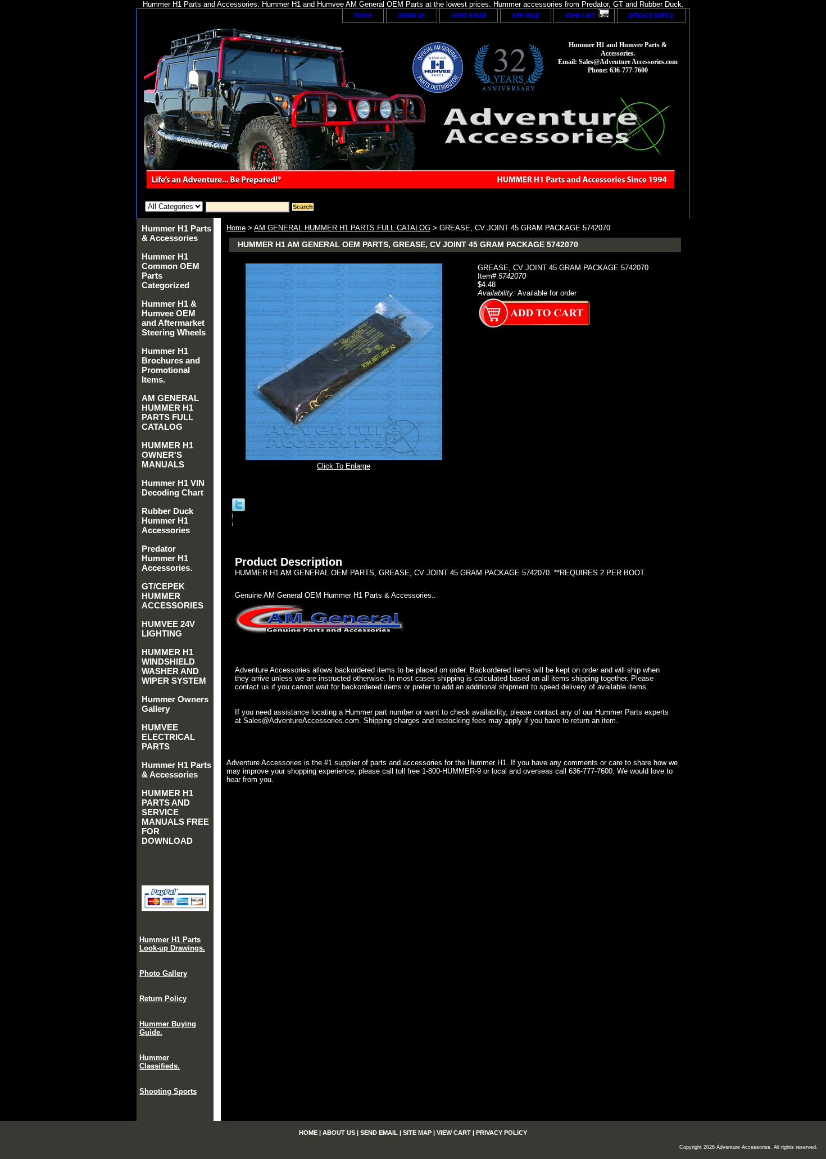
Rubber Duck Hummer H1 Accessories (167, 520)
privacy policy (651, 15)
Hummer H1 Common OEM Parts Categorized (170, 271)
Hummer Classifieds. (159, 1061)
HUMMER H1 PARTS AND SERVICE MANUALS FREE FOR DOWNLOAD (175, 817)
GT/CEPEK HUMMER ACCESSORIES (172, 595)
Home (236, 228)
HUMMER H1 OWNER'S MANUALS (167, 454)
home (363, 15)
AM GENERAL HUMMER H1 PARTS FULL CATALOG (342, 228)
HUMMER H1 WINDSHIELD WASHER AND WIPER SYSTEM (174, 666)
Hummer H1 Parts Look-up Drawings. (172, 943)
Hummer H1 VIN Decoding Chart (173, 487)
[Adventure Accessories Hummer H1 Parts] (277, 112)
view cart (579, 15)
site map (525, 15)
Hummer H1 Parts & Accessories (176, 233)
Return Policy (163, 998)
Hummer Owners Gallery (175, 703)
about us (411, 15)
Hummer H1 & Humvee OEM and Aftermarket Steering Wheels (174, 318)
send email (468, 15)
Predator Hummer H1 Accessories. (167, 558)
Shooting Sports (168, 1091)
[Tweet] (238, 508)
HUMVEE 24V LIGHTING (168, 628)
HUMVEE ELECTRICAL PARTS (168, 736)
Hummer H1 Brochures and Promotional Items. (171, 365)
